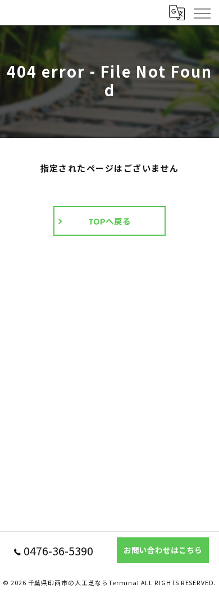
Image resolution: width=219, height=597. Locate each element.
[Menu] (202, 12)
